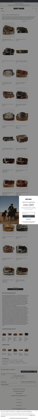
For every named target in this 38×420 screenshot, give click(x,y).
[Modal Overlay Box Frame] (19, 210)
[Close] (36, 412)
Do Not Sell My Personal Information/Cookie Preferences (19, 418)
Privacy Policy (3, 416)
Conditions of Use (32, 415)
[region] (19, 415)
